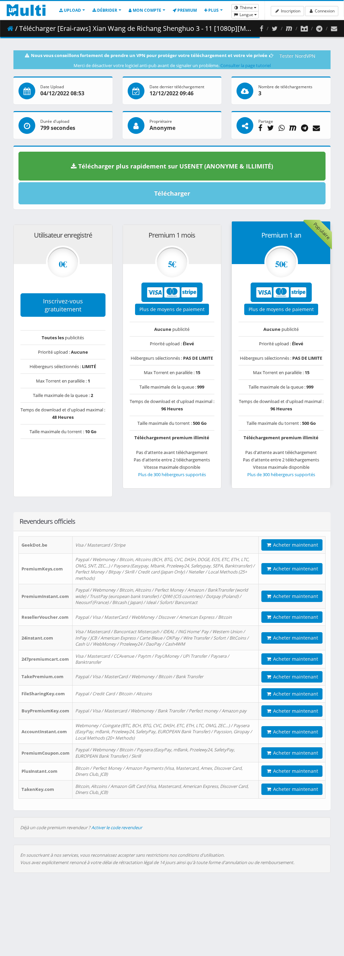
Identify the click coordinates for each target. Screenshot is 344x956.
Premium (186, 10)
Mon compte (146, 10)
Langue (246, 14)
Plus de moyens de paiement (172, 309)
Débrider (106, 10)
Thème (246, 7)
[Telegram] (319, 28)
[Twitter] (274, 28)
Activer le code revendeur (116, 827)
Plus (213, 10)
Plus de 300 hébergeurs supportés (172, 474)
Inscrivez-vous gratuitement (63, 305)
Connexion (324, 11)
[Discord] (304, 28)
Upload (72, 10)
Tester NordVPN (297, 56)
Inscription (290, 11)
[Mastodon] (289, 28)
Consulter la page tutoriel (245, 65)
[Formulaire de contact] (334, 28)
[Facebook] (261, 28)
